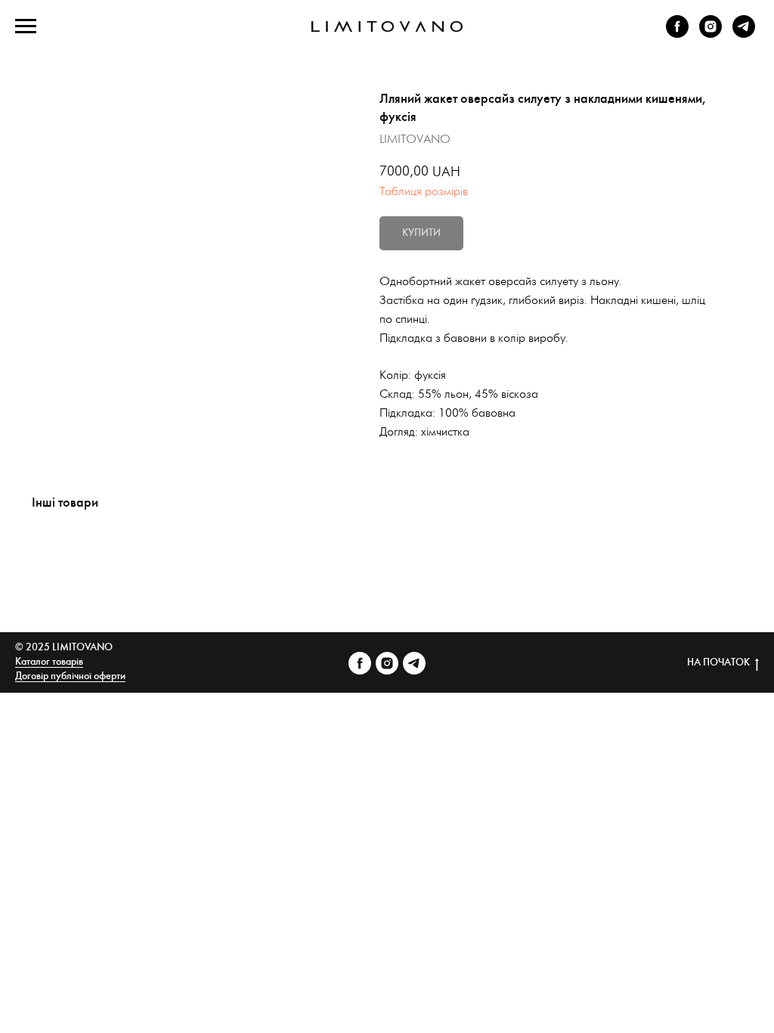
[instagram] (710, 33)
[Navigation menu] (25, 26)
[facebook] (677, 33)
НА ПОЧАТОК (718, 663)
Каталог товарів (49, 662)
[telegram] (743, 33)
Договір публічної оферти (70, 676)
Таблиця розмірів (423, 191)
